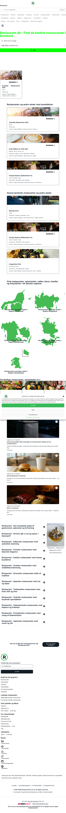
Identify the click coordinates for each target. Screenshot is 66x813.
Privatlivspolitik (36, 417)
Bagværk (11, 151)
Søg (34, 50)
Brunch (15, 151)
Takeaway (17, 215)
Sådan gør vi (5, 708)
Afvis (33, 410)
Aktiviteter (4, 691)
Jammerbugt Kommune (28, 217)
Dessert (19, 151)
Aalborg (34, 155)
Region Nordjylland (18, 155)
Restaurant (3, 5)
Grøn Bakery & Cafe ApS (18, 149)
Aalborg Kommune (27, 155)
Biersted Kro (14, 211)
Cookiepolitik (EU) (48, 785)
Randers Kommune (6, 95)
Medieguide (4, 716)
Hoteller (27, 268)
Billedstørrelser (5, 719)
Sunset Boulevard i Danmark (16, 476)
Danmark (4, 94)
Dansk (3, 89)
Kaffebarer (32, 153)
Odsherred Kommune (27, 271)
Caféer (21, 153)
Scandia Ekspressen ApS (11, 86)
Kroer (28, 215)
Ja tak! (17, 671)
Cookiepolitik (29, 417)
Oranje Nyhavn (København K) (20, 175)
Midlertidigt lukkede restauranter (11, 697)
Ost (23, 151)
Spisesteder (11, 153)
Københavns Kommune (29, 182)
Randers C (14, 95)
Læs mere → (10, 450)
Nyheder (3, 706)
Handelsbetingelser (24, 785)
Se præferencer (33, 414)
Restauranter (5, 92)
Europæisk (15, 178)
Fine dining (11, 266)
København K (39, 182)
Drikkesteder (26, 153)
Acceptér (32, 405)
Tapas (19, 178)
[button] (63, 396)
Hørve (34, 271)
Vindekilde (38, 271)
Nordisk (16, 266)
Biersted (41, 217)
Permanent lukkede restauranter (11, 700)
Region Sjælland (17, 271)
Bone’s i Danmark (12, 508)
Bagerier (17, 153)
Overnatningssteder (20, 268)
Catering (3, 684)
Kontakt (14, 785)
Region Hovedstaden (19, 182)
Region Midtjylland (11, 94)
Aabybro (37, 217)
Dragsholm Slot (15, 264)
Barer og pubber (26, 180)
